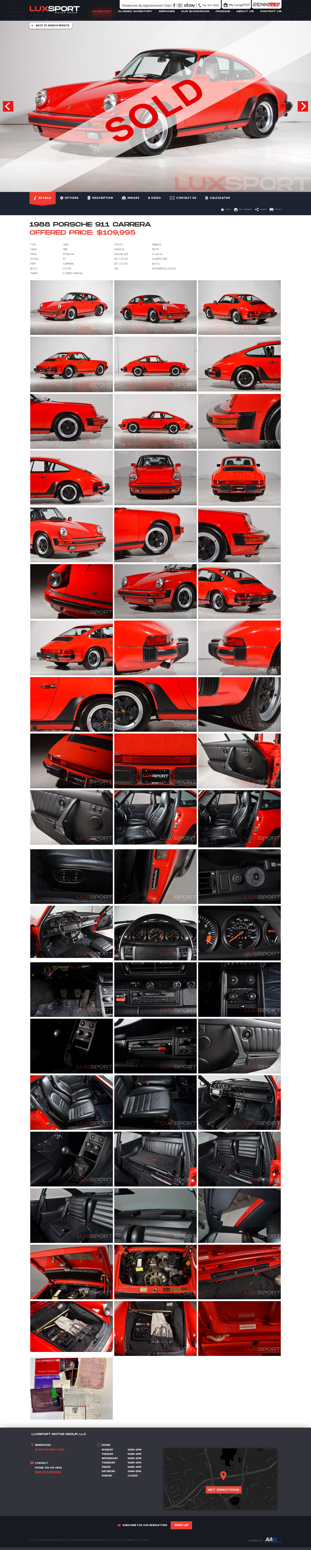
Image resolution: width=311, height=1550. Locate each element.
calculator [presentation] (220, 198)
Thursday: (108, 1462)
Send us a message (48, 1472)
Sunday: (107, 1475)
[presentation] (154, 198)
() (239, 4)
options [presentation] (72, 198)
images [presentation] (133, 198)
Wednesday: (110, 1458)
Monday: (107, 1449)
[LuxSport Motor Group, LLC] (55, 16)
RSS (146, 1540)
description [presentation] (102, 198)
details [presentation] (45, 198)
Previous (8, 106)
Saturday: (108, 1471)
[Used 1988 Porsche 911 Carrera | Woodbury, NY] (71, 307)
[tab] (43, 198)
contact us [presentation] (186, 198)
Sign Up (181, 1525)
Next (303, 106)
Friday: (106, 1467)
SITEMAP (137, 1540)
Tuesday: (108, 1454)
